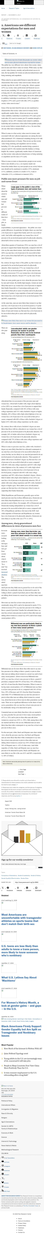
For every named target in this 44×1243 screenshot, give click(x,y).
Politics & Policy (6, 1101)
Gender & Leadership (24, 875)
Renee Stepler (37, 48)
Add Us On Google (15, 43)
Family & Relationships (9, 1129)
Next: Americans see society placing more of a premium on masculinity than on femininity (21, 762)
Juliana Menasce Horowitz (20, 48)
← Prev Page (22, 769)
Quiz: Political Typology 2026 (16, 1053)
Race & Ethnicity (7, 1113)
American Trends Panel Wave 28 (15, 812)
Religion (4, 1118)
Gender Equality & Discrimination (10, 878)
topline (18, 796)
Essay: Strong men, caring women (15, 808)
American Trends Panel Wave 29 (15, 816)
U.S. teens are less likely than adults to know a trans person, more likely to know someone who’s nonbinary (20, 950)
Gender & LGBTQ (7, 1126)
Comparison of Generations (9, 875)
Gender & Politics (35, 875)
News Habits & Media (8, 1145)
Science (4, 1137)
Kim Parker (7, 48)
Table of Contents (9, 54)
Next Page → (22, 774)
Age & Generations (7, 1122)
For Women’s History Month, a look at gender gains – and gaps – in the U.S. (21, 1006)
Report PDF (8, 801)
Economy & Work (7, 1133)
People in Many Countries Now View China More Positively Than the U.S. (21, 1066)
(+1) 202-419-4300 (7, 1094)
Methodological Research (10, 1150)
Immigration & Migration (9, 1109)
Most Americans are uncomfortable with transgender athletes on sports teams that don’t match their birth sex (21, 919)
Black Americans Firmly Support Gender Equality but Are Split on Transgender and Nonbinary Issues (21, 1030)
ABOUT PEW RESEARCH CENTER (10, 1196)
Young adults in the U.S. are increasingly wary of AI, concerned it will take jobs (23, 1059)
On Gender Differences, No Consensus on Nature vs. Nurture (20, 19)
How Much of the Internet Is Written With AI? (23, 1048)
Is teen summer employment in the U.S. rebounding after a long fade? (20, 1074)
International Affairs (8, 1105)
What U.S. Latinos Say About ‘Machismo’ (19, 979)
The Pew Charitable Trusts (30, 1206)
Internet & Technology (9, 1141)
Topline (7, 805)
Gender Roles (24, 878)
